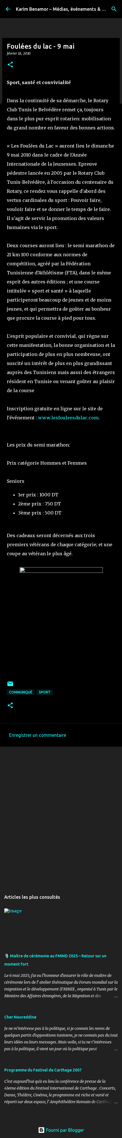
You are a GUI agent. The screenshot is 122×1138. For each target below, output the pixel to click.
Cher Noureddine (20, 1017)
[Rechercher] (114, 9)
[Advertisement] (61, 816)
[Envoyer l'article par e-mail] (10, 686)
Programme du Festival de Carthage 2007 (43, 1070)
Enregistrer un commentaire (37, 735)
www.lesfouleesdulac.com (68, 417)
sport (45, 692)
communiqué (20, 692)
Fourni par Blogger (64, 1130)
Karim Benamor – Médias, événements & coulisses (68, 9)
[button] (10, 65)
